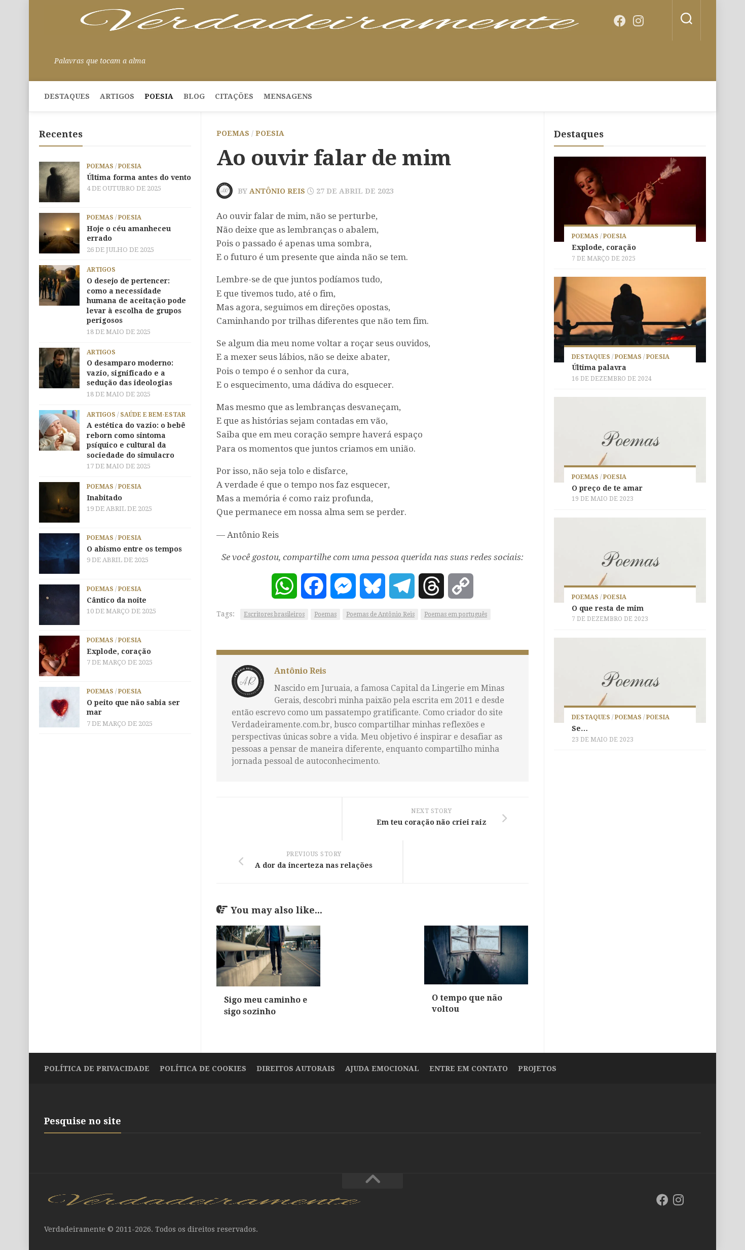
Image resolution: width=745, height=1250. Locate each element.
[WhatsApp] (284, 586)
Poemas (232, 133)
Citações (234, 96)
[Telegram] (402, 586)
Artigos (117, 96)
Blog (194, 96)
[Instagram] (638, 21)
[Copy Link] (460, 586)
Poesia (158, 96)
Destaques (67, 96)
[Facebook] (620, 21)
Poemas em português (455, 614)
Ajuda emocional (382, 1068)
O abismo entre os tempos (134, 549)
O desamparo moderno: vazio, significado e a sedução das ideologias (130, 373)
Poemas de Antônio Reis (380, 614)
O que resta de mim (608, 608)
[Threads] (431, 586)
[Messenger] (343, 586)
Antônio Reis (277, 191)
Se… (580, 728)
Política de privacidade (97, 1068)
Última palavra (599, 367)
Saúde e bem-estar (152, 414)
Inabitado (104, 498)
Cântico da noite (116, 600)
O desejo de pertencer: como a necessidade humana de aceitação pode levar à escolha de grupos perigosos (136, 300)
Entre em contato (468, 1068)
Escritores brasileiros (274, 614)
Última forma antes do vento (139, 177)
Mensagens (288, 96)
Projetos (537, 1068)
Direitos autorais (295, 1068)
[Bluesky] (656, 21)
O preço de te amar (607, 488)
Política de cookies (203, 1068)
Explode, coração (119, 651)
